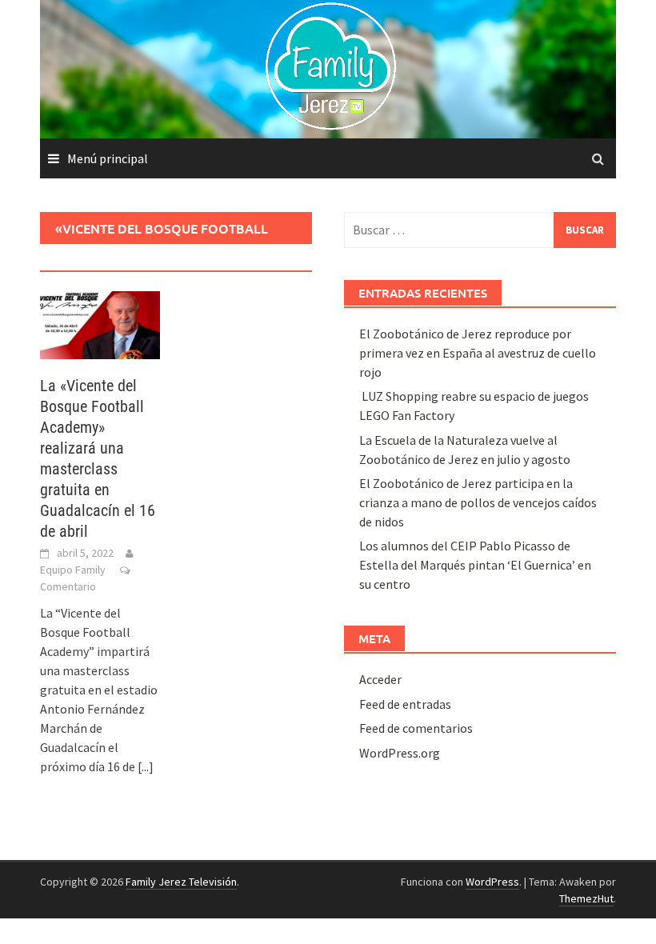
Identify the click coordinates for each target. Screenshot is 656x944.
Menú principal (107, 158)
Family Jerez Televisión (181, 881)
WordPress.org (399, 753)
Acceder (380, 679)
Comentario (68, 586)
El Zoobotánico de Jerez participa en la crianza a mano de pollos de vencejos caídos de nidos (478, 502)
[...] (146, 766)
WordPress (492, 881)
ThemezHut (586, 898)
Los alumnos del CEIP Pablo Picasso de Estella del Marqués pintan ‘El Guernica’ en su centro (475, 565)
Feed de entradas (405, 704)
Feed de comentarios (416, 728)
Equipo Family (73, 569)
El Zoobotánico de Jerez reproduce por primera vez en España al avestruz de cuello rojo (477, 353)
